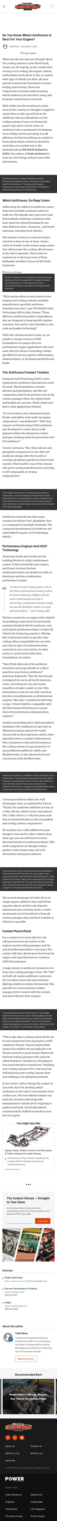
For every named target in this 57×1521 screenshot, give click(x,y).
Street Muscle (37, 1516)
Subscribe (43, 1221)
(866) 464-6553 (11, 1309)
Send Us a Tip (12, 1453)
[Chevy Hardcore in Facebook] (14, 1437)
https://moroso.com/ (14, 1292)
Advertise (10, 1460)
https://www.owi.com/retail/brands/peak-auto (26, 1281)
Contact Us (36, 1446)
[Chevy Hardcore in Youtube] (21, 1437)
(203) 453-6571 (11, 1295)
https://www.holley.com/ (16, 1306)
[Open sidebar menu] (4, 6)
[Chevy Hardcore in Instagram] (7, 1437)
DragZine (9, 1501)
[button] (28, 53)
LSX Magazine (37, 1508)
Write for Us (36, 1453)
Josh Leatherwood (12, 1169)
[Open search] (52, 6)
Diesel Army (36, 1494)
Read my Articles (26, 1358)
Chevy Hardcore (13, 1494)
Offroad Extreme (14, 1516)
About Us (10, 1446)
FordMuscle (11, 1508)
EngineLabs (36, 1501)
